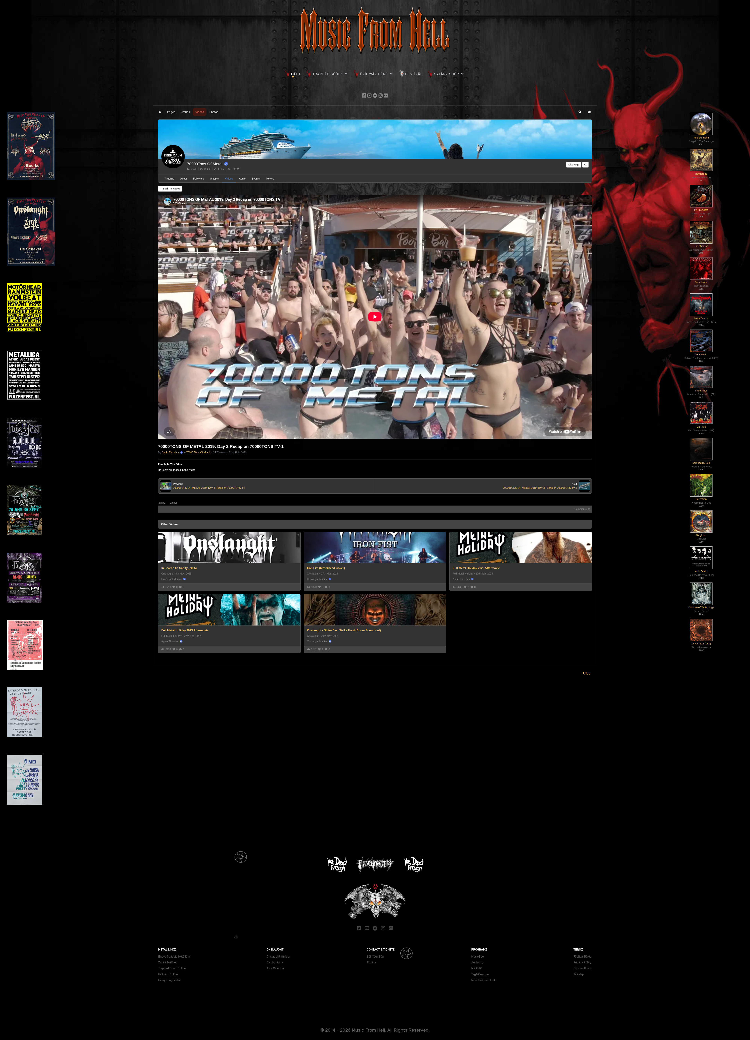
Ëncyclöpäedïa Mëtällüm (174, 956)
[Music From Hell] (375, 30)
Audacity (477, 962)
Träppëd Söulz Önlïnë (172, 968)
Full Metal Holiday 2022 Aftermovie (476, 568)
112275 (234, 169)
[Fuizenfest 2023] (24, 308)
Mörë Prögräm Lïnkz (484, 980)
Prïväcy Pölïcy (582, 962)
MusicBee (477, 956)
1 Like (220, 169)
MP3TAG (476, 968)
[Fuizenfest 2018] (24, 442)
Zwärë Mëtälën (168, 962)
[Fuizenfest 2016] (24, 577)
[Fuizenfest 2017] (24, 510)
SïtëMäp (578, 974)
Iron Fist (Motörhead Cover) (326, 568)
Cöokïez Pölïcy (582, 968)
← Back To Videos (170, 188)
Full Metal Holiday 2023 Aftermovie (184, 630)
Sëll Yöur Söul (375, 956)
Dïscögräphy (275, 962)
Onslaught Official (278, 956)
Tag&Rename (480, 974)
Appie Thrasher (170, 452)
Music (193, 169)
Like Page (573, 164)
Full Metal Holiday (463, 573)
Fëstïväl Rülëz (582, 956)
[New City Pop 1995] (24, 779)
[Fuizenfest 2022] (24, 375)
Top (587, 673)
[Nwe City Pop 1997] (25, 645)
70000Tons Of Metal (204, 164)
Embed (174, 502)
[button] (580, 112)
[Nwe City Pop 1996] (24, 712)
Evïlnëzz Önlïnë (168, 974)
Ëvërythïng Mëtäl (169, 980)
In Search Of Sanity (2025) (179, 568)
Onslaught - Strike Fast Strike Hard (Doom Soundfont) (344, 630)
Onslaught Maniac (171, 579)
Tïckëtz (371, 962)
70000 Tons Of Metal (198, 452)
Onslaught (167, 573)
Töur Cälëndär (276, 968)
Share (162, 502)
